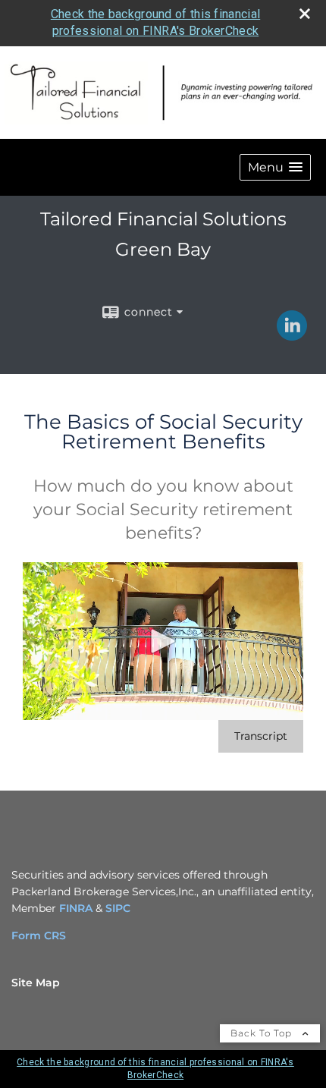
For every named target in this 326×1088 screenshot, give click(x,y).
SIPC (117, 908)
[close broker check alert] (305, 14)
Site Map (35, 982)
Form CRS (38, 935)
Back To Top (262, 1033)
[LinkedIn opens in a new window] (292, 335)
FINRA (75, 908)
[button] (275, 167)
